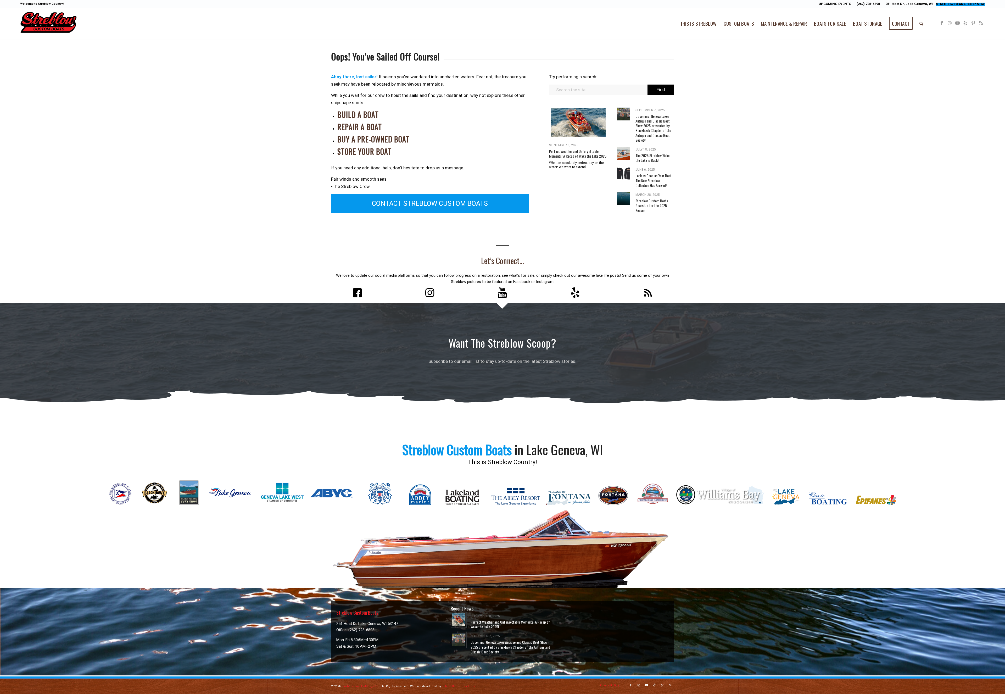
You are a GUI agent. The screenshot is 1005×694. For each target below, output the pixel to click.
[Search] (921, 23)
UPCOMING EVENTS (835, 4)
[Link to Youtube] (957, 23)
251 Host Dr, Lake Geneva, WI (909, 4)
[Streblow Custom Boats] (48, 23)
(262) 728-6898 (868, 4)
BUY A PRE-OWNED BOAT (373, 139)
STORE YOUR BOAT (364, 151)
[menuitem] (835, 4)
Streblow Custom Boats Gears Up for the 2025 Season (651, 205)
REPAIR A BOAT (359, 126)
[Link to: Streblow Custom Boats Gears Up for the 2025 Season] (623, 198)
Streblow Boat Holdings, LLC (361, 686)
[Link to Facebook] (942, 23)
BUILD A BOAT (358, 114)
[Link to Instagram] (949, 23)
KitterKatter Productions (458, 686)
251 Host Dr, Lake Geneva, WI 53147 (367, 623)
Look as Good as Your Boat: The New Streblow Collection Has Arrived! (653, 180)
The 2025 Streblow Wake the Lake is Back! (652, 158)
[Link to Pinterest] (973, 23)
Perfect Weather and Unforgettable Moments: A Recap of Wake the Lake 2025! (578, 153)
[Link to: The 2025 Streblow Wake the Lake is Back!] (623, 153)
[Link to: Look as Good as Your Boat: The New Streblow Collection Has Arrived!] (623, 173)
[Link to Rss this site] (981, 23)
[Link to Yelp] (965, 23)
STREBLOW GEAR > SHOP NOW (960, 4)
